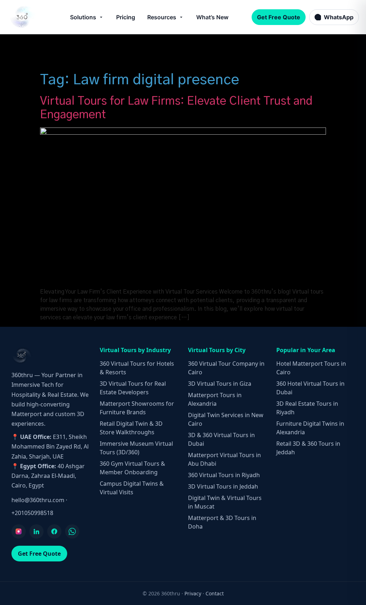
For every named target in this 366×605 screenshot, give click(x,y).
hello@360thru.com (37, 500)
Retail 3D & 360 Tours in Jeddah (308, 448)
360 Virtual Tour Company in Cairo (226, 368)
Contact (215, 593)
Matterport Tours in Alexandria (215, 399)
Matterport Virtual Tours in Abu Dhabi (224, 459)
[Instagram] (18, 531)
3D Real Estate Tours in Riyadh (307, 408)
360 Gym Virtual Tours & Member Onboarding (132, 468)
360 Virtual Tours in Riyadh (224, 475)
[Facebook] (54, 531)
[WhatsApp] (72, 531)
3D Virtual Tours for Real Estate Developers (133, 388)
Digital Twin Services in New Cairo (225, 419)
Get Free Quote (278, 17)
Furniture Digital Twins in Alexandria (310, 428)
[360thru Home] (23, 17)
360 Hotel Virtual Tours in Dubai (310, 388)
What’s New (212, 17)
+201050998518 (32, 513)
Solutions (83, 17)
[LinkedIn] (36, 531)
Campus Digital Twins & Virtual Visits (132, 488)
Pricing (125, 17)
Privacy (192, 593)
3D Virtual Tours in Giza (219, 384)
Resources (161, 17)
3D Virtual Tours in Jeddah (223, 486)
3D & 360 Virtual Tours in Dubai (221, 439)
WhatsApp (338, 17)
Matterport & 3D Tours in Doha (222, 522)
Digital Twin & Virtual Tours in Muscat (225, 502)
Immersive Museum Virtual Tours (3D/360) (136, 448)
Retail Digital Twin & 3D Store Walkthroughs (131, 428)
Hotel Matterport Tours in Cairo (311, 368)
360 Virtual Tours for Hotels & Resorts (137, 368)
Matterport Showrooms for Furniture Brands (137, 408)
